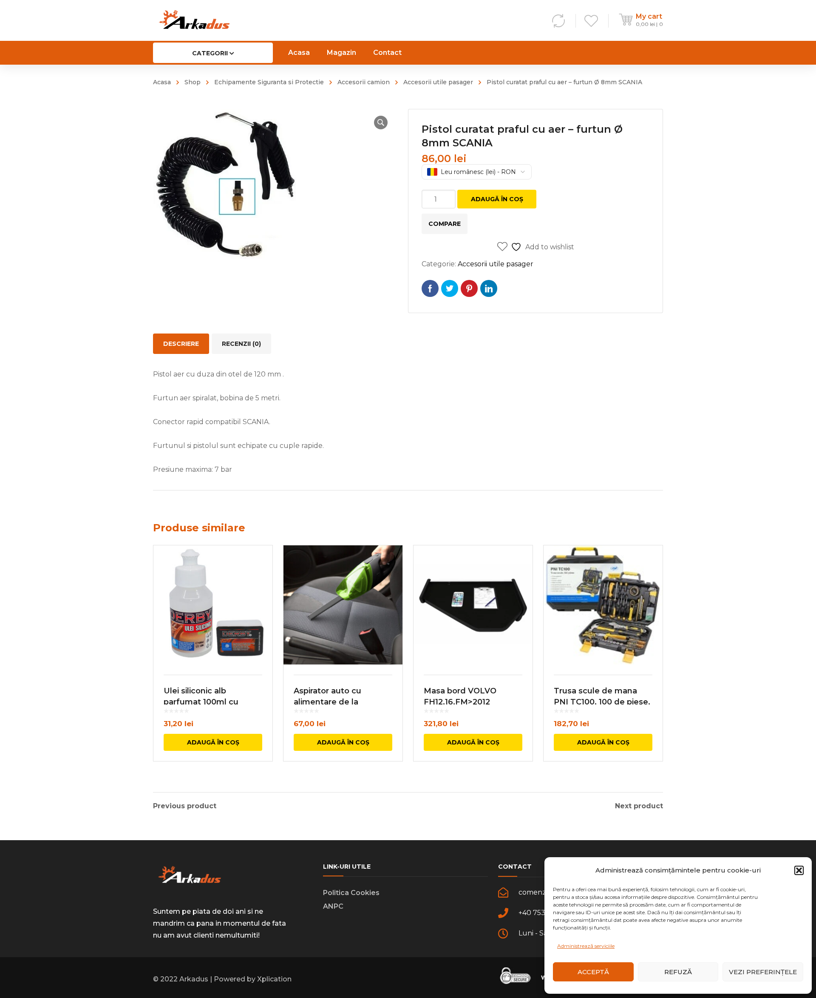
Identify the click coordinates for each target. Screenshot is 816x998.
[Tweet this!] (449, 288)
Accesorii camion (363, 82)
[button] (799, 870)
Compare (444, 224)
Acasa (162, 82)
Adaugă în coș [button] (213, 742)
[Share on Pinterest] (469, 288)
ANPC (333, 906)
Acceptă (593, 972)
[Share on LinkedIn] (488, 288)
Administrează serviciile (586, 946)
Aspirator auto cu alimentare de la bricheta (327, 702)
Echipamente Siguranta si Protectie (269, 82)
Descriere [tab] (181, 344)
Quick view (213, 605)
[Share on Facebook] (430, 288)
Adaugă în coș (497, 199)
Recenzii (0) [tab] (241, 344)
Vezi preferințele (763, 972)
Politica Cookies (351, 893)
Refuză (678, 972)
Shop (192, 82)
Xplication (274, 979)
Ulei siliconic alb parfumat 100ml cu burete (201, 702)
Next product (639, 806)
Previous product (184, 806)
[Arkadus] (194, 20)
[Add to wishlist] (260, 564)
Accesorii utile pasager (438, 82)
